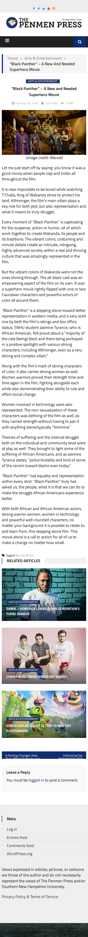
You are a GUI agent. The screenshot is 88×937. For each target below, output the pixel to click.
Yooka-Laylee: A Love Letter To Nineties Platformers (38, 728)
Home (12, 58)
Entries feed (17, 837)
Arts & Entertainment (43, 58)
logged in (36, 780)
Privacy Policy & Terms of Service (30, 897)
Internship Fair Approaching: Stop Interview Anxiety (70, 756)
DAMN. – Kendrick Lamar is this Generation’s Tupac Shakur (43, 611)
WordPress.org (19, 853)
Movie (29, 555)
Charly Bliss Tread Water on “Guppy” (36, 676)
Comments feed (20, 845)
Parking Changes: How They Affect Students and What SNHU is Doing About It (22, 756)
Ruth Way (52, 103)
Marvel (20, 555)
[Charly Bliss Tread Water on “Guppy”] (44, 656)
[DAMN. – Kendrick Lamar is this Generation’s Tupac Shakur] (44, 594)
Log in (12, 829)
